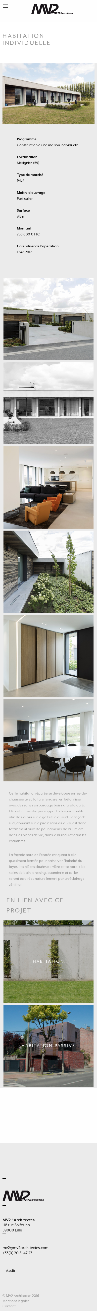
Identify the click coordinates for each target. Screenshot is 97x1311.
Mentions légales (15, 1301)
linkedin (9, 1270)
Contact (9, 1306)
